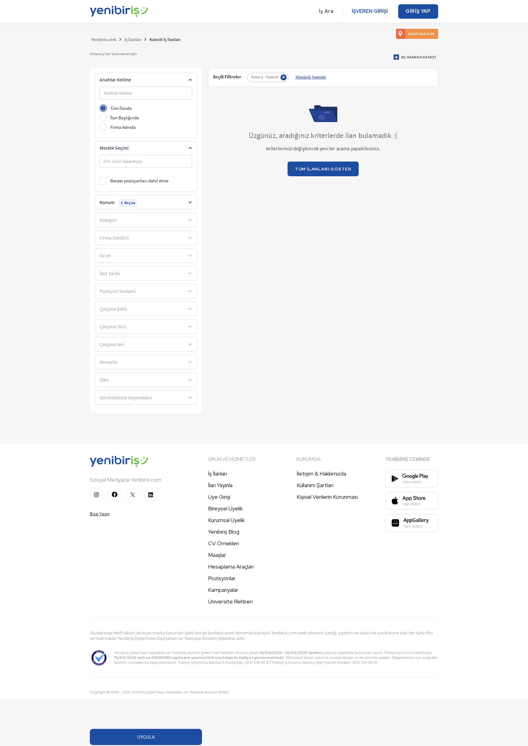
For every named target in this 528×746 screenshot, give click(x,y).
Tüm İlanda (121, 108)
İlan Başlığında (124, 118)
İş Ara (326, 11)
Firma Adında (123, 127)
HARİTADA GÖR (421, 34)
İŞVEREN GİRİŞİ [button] (370, 11)
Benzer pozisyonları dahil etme (139, 181)
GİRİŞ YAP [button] (418, 11)
